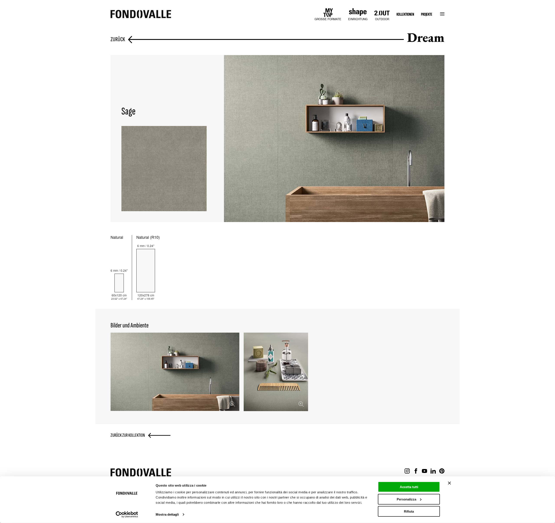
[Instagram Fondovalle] (407, 471)
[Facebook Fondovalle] (415, 471)
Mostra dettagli (167, 514)
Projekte (426, 14)
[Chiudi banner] (449, 483)
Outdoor (382, 19)
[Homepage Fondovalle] (141, 14)
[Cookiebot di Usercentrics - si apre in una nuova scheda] (127, 514)
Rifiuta (409, 511)
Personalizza (406, 499)
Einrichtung (357, 19)
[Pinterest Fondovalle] (441, 471)
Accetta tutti (409, 487)
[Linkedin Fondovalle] (433, 471)
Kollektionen (405, 14)
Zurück (118, 39)
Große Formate (328, 19)
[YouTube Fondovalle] (424, 471)
